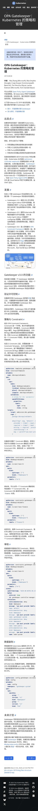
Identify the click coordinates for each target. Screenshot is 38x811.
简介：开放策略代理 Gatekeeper (18, 109)
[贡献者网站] (33, 782)
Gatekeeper (30, 164)
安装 (29, 298)
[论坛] (5, 787)
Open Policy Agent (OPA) (18, 178)
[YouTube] (5, 782)
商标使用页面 (24, 794)
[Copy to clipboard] (34, 367)
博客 (5, 40)
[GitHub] (33, 787)
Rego (22, 241)
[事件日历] (33, 795)
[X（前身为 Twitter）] (5, 804)
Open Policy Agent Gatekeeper (23, 92)
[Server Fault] (4, 791)
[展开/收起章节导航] (5, 33)
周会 (12, 747)
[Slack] (33, 791)
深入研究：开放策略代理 (16, 111)
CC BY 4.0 (20, 785)
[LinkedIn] (4, 795)
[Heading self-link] (13, 118)
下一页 (31, 758)
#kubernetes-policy (11, 744)
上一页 (9, 758)
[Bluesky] (5, 799)
